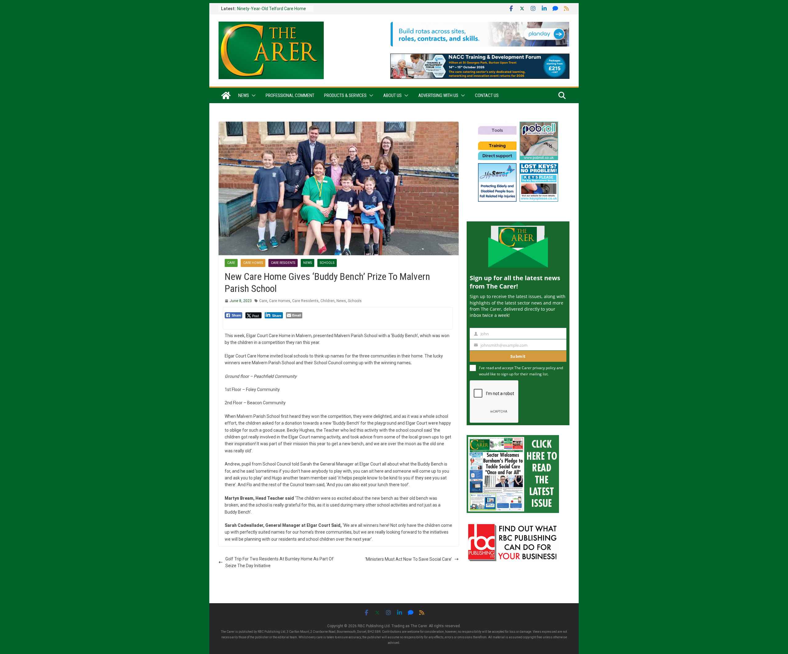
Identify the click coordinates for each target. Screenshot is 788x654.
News (243, 95)
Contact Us (487, 95)
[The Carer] (226, 95)
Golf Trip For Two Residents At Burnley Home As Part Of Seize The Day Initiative (279, 562)
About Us (392, 95)
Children (327, 301)
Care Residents (283, 262)
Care (231, 262)
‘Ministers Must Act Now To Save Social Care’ (408, 559)
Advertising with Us (438, 95)
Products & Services (345, 95)
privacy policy (544, 367)
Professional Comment (290, 95)
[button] (252, 95)
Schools (327, 262)
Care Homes (253, 262)
